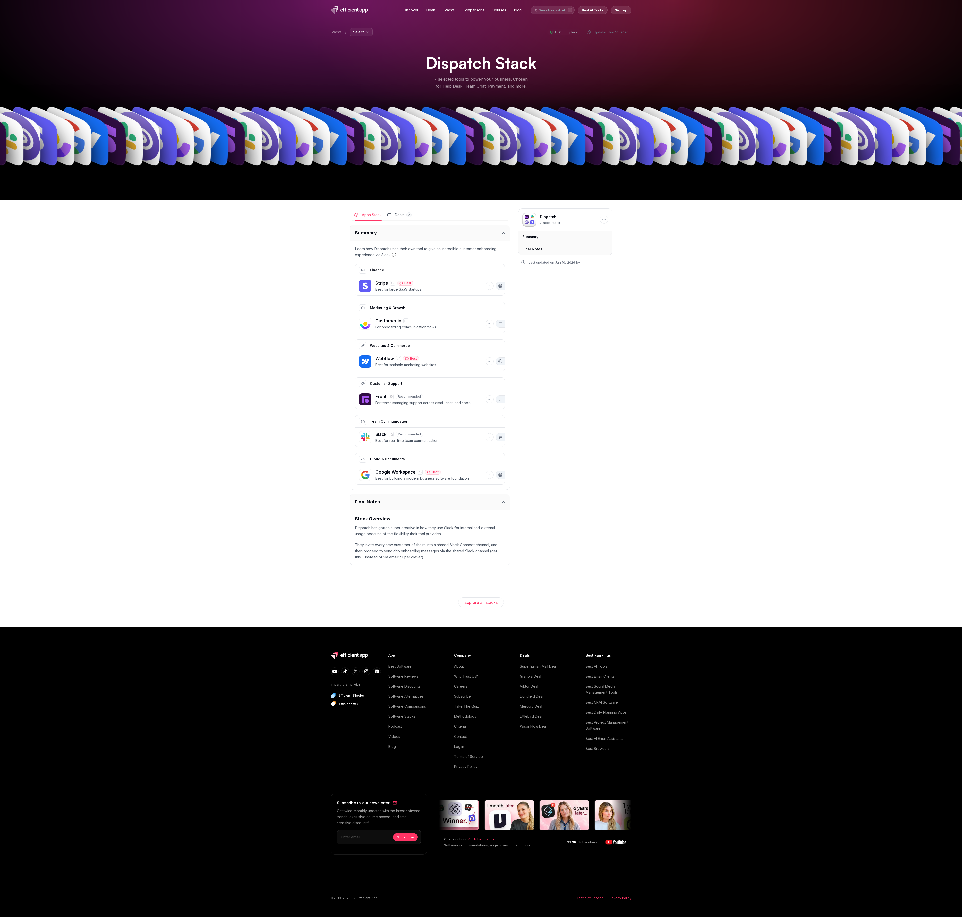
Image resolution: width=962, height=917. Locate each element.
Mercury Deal (531, 706)
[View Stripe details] (421, 286)
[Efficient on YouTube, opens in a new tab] (615, 842)
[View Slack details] (421, 437)
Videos (394, 736)
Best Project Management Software (607, 725)
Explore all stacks (481, 602)
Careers (460, 686)
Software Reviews (403, 676)
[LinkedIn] (377, 671)
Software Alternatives (406, 696)
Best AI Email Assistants (604, 738)
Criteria (460, 726)
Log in (459, 746)
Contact (460, 736)
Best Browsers (598, 748)
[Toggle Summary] (430, 233)
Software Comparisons (407, 706)
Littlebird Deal (531, 716)
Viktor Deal (529, 686)
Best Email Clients (600, 676)
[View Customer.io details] (421, 324)
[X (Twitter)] (356, 671)
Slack (448, 527)
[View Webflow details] (421, 361)
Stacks (336, 32)
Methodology (465, 716)
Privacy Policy (465, 766)
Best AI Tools (596, 666)
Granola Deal (530, 676)
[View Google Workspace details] (421, 475)
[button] (365, 286)
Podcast (395, 726)
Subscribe (462, 696)
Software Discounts (404, 686)
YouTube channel (481, 839)
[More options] (490, 286)
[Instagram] (366, 671)
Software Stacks (401, 716)
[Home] (350, 10)
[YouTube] (335, 671)
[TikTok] (345, 671)
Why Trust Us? (466, 676)
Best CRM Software (602, 702)
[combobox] (552, 10)
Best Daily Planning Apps (606, 712)
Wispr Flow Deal (533, 726)
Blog (392, 746)
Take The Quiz (466, 706)
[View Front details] (421, 399)
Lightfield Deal (531, 696)
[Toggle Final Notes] (430, 502)
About (459, 666)
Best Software (400, 666)
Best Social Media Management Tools (602, 689)
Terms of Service (468, 756)
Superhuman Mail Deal (538, 666)
